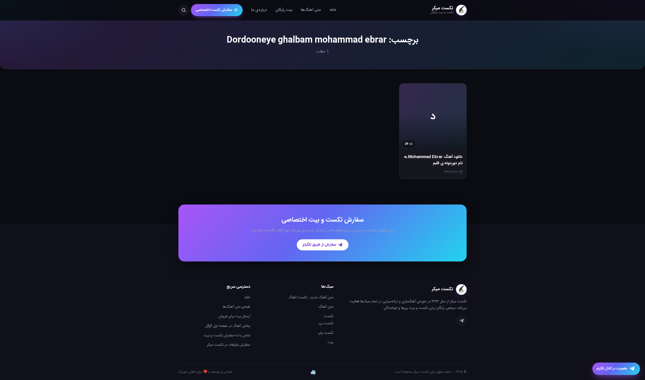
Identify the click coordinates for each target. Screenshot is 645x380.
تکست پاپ (325, 333)
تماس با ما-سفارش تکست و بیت (227, 336)
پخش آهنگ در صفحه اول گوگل (227, 326)
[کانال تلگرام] (462, 320)
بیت (330, 342)
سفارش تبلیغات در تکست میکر (228, 345)
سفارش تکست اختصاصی (214, 10)
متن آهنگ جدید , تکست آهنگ (310, 298)
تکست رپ (325, 323)
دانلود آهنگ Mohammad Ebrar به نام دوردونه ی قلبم (433, 160)
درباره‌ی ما (259, 10)
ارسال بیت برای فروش (234, 316)
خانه (333, 10)
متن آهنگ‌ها (311, 10)
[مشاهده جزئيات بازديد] (313, 372)
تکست (328, 316)
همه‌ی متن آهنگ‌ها (236, 307)
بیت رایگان (283, 10)
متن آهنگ (325, 307)
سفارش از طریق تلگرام (319, 245)
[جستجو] (183, 10)
